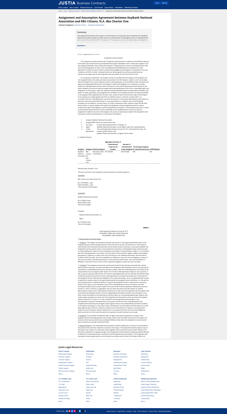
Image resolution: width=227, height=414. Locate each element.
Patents (116, 393)
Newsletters (119, 7)
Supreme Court (64, 390)
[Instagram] (75, 411)
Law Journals (145, 365)
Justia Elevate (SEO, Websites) (151, 390)
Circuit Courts (63, 393)
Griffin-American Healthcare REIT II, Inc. (92, 11)
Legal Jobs (117, 381)
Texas (88, 398)
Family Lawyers (64, 368)
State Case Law (91, 387)
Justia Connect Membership (150, 381)
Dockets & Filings (64, 398)
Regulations (63, 387)
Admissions (145, 357)
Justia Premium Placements (150, 387)
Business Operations (120, 357)
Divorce (88, 360)
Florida (88, 393)
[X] (82, 411)
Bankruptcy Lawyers (65, 354)
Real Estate (117, 368)
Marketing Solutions (131, 7)
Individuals (90, 351)
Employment (118, 360)
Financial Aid (145, 360)
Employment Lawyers (66, 362)
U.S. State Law (91, 379)
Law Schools (98, 7)
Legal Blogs (117, 384)
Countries (117, 398)
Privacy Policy (153, 411)
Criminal (89, 357)
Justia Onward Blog (147, 396)
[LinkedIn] (67, 411)
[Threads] (77, 411)
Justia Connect (111, 411)
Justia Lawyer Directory (148, 384)
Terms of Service (142, 411)
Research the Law (86, 7)
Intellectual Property (120, 362)
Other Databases (120, 379)
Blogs (143, 368)
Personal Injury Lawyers (67, 371)
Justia (60, 11)
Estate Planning (91, 365)
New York (89, 396)
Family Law (89, 368)
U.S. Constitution (64, 381)
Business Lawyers (64, 357)
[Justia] (67, 3)
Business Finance (80, 25)
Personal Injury (91, 371)
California (89, 390)
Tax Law (116, 371)
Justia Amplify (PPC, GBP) (149, 393)
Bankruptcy (90, 354)
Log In (157, 3)
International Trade (120, 365)
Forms (65, 11)
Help (134, 411)
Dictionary (144, 354)
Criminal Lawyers (64, 360)
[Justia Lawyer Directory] (85, 411)
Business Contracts (74, 11)
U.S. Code (62, 384)
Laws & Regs (108, 7)
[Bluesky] (80, 411)
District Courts (63, 396)
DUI (87, 362)
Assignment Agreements (96, 25)
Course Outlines (146, 362)
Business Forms (119, 387)
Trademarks (118, 396)
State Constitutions (92, 381)
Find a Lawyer (63, 7)
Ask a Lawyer (74, 7)
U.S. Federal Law (65, 379)
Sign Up (164, 3)
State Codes (90, 384)
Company (129, 411)
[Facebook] (72, 411)
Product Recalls (119, 390)
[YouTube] (69, 411)
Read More (81, 46)
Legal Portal (121, 411)
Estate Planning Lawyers (67, 365)
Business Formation (120, 354)
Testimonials (145, 398)
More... (61, 374)
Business (117, 351)
